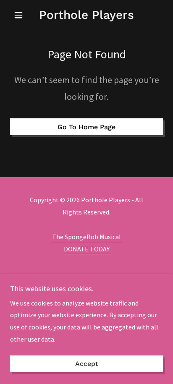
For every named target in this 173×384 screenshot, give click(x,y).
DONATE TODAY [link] (87, 249)
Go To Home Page (86, 127)
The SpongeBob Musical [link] (86, 236)
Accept (86, 364)
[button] (21, 15)
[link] (86, 15)
